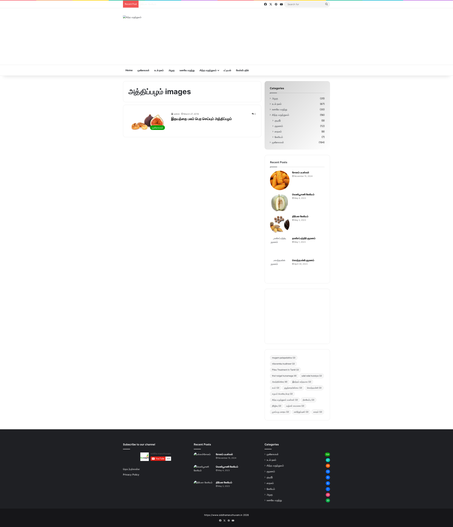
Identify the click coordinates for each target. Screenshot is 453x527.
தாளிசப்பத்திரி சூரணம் (151, 4)
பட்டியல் (227, 70)
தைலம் (278, 131)
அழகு (172, 70)
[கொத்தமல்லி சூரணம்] (279, 268)
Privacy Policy (131, 474)
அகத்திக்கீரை (279, 381)
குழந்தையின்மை (293, 387)
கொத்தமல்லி (314, 387)
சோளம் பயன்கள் (300, 172)
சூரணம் (279, 125)
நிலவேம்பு (308, 399)
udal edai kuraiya (312, 375)
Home (129, 70)
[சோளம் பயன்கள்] (279, 180)
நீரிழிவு (276, 405)
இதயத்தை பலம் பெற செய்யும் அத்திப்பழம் (201, 119)
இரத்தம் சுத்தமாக (301, 381)
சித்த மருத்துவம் (208, 70)
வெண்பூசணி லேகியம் (303, 194)
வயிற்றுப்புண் (301, 412)
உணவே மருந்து (187, 70)
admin (177, 114)
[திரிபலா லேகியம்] (279, 224)
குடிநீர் (278, 120)
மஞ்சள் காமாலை (295, 405)
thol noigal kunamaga (284, 375)
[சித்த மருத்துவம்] (132, 17)
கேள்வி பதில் (242, 70)
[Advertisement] (262, 36)
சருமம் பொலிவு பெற (282, 393)
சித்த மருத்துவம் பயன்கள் (285, 399)
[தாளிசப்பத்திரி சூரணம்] (279, 246)
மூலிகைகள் (143, 70)
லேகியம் (279, 136)
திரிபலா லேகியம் (300, 216)
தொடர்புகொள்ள (131, 469)
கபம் (275, 387)
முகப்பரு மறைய (280, 412)
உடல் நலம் (159, 70)
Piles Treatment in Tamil (285, 369)
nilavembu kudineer (283, 363)
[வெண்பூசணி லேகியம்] (279, 202)
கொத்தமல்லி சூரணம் (303, 260)
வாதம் (317, 412)
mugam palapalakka (283, 357)
